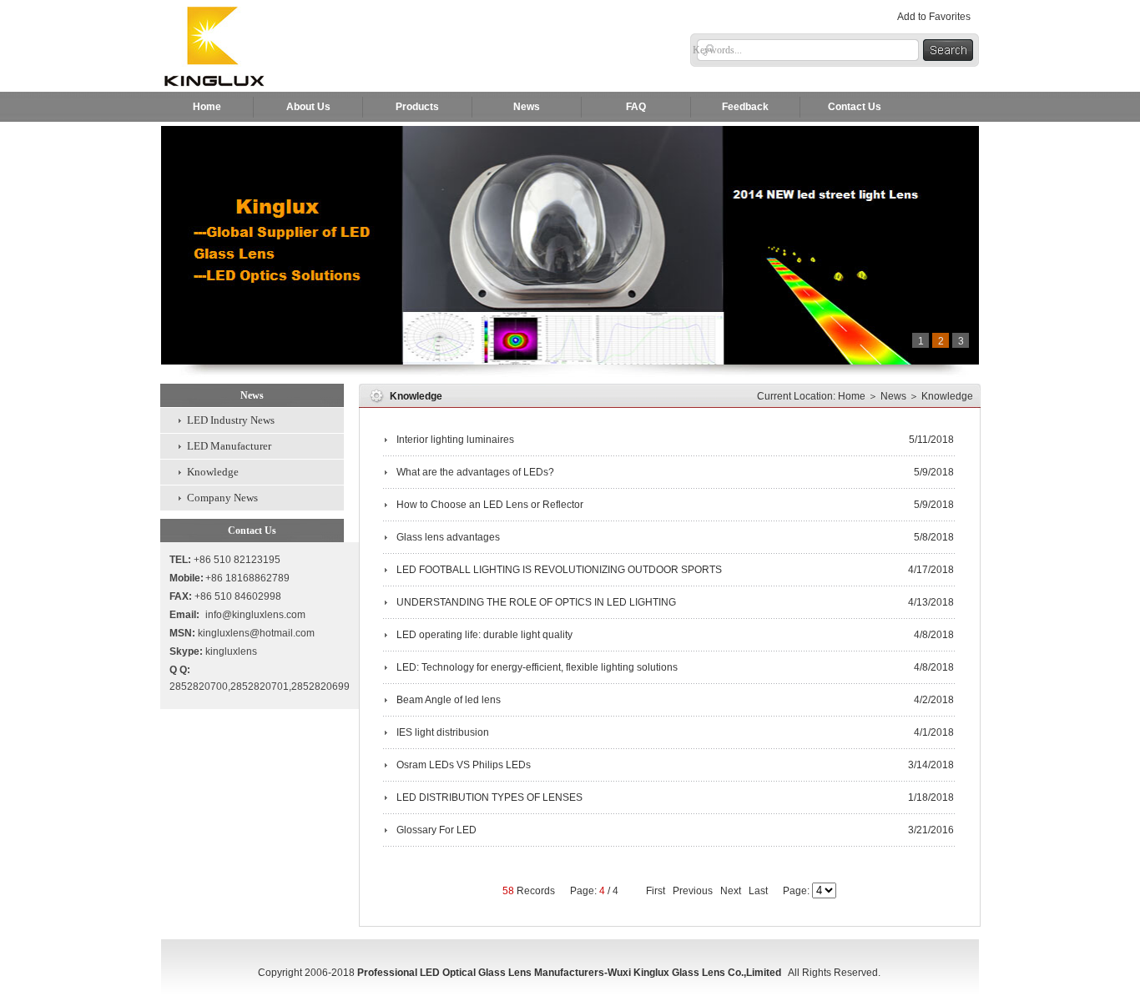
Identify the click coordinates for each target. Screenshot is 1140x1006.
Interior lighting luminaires (456, 439)
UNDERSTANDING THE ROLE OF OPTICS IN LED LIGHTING (537, 602)
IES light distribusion (444, 732)
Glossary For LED (437, 830)
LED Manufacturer (229, 446)
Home (207, 107)
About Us (308, 107)
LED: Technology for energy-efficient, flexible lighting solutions (538, 667)
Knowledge (213, 471)
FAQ (636, 107)
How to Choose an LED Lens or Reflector (491, 505)
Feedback (745, 107)
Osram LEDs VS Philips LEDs (464, 765)
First (655, 891)
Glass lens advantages (449, 537)
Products (417, 107)
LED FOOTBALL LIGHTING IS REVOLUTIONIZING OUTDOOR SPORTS (560, 570)
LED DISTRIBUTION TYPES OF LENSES (490, 797)
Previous (693, 891)
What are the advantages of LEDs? (476, 472)
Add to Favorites (934, 17)
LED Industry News (231, 420)
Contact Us (854, 107)
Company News (222, 497)
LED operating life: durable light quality (485, 635)
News (526, 107)
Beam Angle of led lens (449, 700)
